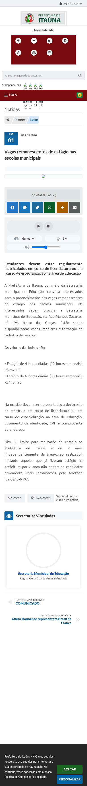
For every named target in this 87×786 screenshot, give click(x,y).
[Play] (38, 226)
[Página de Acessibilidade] (49, 52)
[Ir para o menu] (15, 61)
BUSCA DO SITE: (15, 69)
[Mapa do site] (34, 52)
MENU (13, 94)
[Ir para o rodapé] (35, 61)
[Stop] (48, 226)
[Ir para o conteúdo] (62, 52)
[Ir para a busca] (25, 61)
